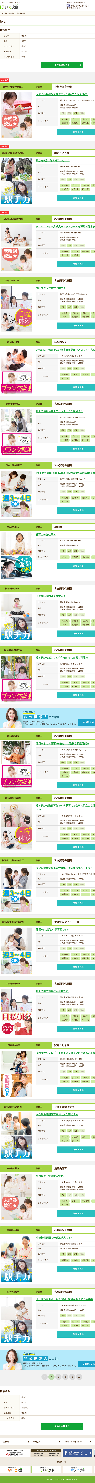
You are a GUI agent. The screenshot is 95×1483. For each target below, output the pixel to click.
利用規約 (36, 1442)
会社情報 (5, 1442)
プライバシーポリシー (73, 1442)
